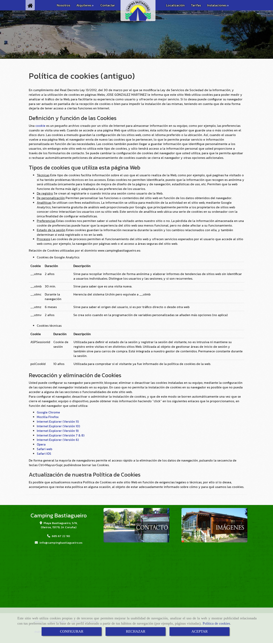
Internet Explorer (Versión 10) (58, 426)
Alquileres (84, 5)
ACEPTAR (199, 631)
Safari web (44, 448)
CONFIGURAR (71, 631)
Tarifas (196, 5)
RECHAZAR (135, 631)
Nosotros (63, 5)
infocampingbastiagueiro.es (60, 542)
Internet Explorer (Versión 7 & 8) (60, 435)
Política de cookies (216, 623)
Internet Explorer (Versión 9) (58, 430)
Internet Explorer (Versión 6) (58, 439)
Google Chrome (48, 412)
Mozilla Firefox (48, 416)
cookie (40, 125)
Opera (41, 444)
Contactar (107, 5)
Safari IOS (44, 453)
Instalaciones (217, 5)
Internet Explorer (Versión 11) (58, 421)
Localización (175, 5)
